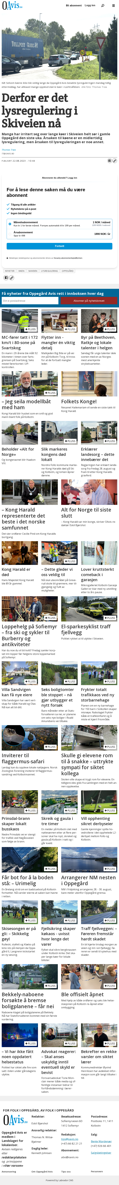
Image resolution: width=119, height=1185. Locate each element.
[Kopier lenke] (114, 160)
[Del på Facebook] (109, 160)
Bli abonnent (74, 5)
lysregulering (49, 270)
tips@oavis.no (69, 1139)
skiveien (32, 270)
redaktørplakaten (14, 1157)
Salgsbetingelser (101, 1152)
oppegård (67, 270)
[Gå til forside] (32, 5)
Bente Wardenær (101, 1141)
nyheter (10, 270)
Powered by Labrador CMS (59, 1180)
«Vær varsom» (13, 1166)
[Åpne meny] (113, 5)
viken (21, 270)
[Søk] (102, 5)
